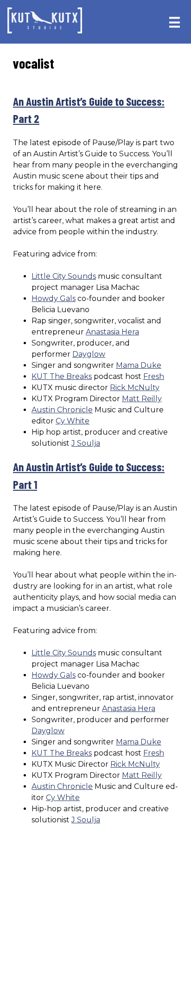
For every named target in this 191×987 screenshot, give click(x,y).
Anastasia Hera (112, 331)
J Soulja (85, 443)
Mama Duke (138, 365)
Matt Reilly (142, 398)
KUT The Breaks (62, 376)
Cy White (72, 421)
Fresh (153, 376)
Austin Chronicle (62, 409)
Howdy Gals (54, 298)
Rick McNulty (134, 387)
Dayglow (88, 354)
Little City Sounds (64, 276)
